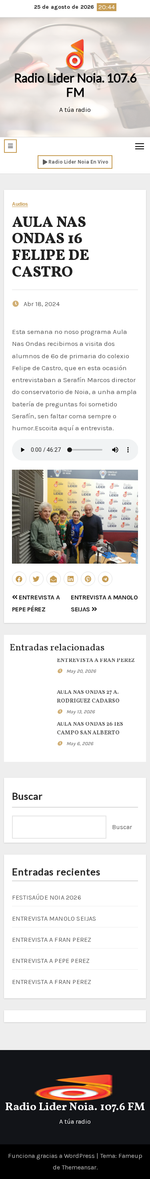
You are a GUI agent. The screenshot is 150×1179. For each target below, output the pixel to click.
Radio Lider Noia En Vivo (78, 162)
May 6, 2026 (79, 743)
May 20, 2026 (81, 671)
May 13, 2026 (80, 711)
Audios (20, 204)
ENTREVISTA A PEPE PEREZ (51, 960)
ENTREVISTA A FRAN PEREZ (96, 660)
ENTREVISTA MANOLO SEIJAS (54, 918)
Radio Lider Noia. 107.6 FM (75, 84)
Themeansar (79, 1167)
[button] (10, 146)
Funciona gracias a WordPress (52, 1155)
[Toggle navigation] (139, 145)
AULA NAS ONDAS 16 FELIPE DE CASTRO (50, 248)
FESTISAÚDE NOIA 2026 (46, 897)
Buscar (27, 796)
